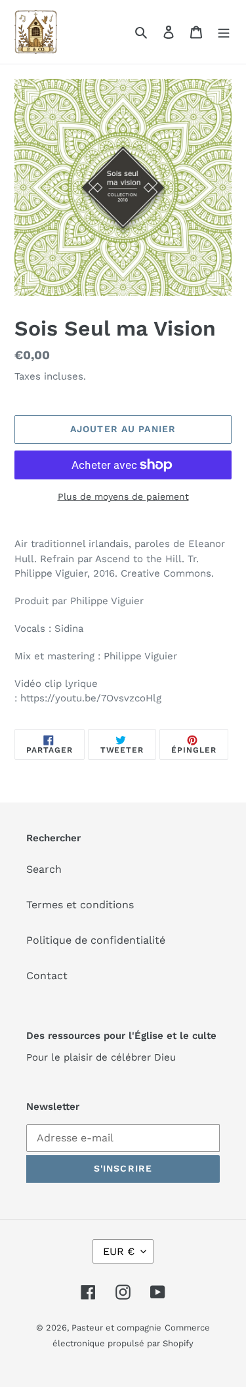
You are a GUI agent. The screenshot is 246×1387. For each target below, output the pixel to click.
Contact (47, 975)
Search (44, 869)
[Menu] (223, 31)
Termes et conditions (80, 904)
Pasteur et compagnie (116, 1327)
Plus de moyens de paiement (123, 496)
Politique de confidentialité (95, 940)
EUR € (118, 1251)
